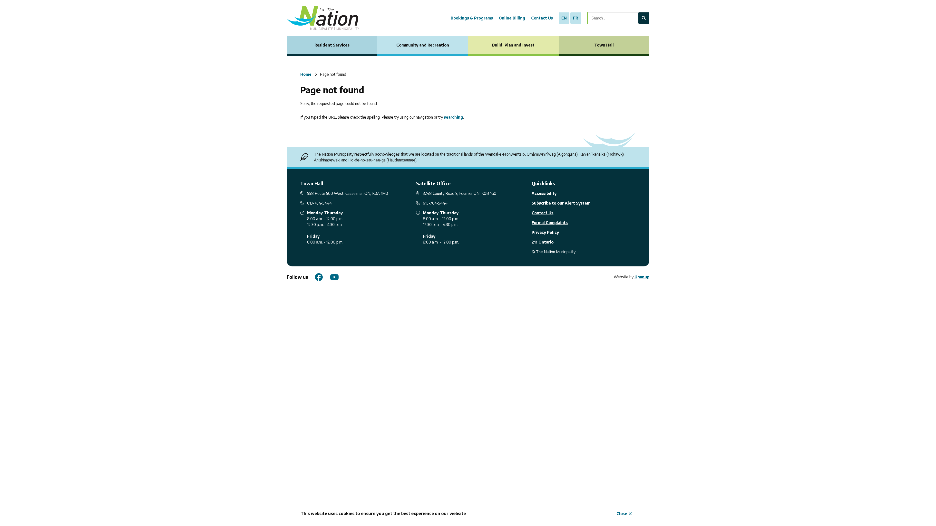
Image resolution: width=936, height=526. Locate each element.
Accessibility (544, 193)
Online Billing (512, 18)
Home (306, 74)
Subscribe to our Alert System (561, 203)
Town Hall (604, 45)
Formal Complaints (550, 222)
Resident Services (332, 45)
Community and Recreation (422, 45)
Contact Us (542, 18)
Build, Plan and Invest (513, 45)
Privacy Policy (545, 232)
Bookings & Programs (472, 18)
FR (575, 18)
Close (621, 513)
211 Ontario (543, 242)
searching (453, 117)
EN (564, 18)
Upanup (641, 276)
